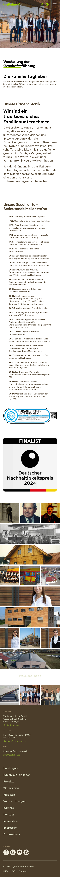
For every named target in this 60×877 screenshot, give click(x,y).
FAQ (13, 871)
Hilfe (5, 871)
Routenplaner (12, 725)
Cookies (23, 871)
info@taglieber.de (11, 755)
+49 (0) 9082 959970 (16, 741)
